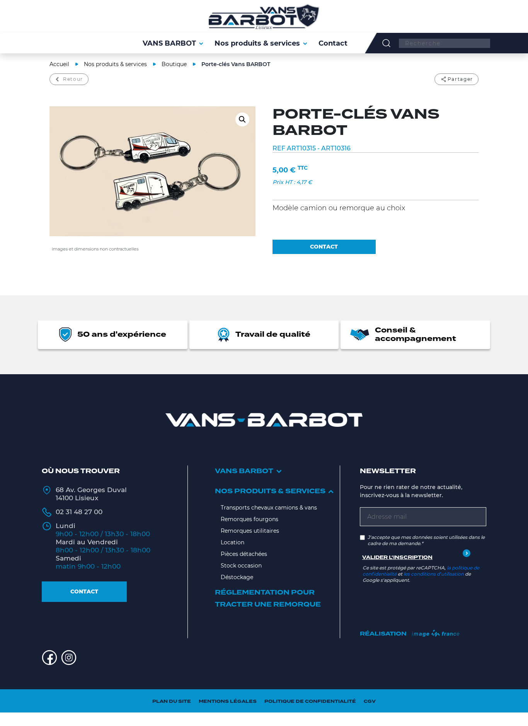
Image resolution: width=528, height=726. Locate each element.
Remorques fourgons (249, 519)
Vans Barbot (244, 471)
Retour (73, 79)
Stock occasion (241, 565)
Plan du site (171, 701)
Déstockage (237, 577)
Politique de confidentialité (310, 701)
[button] (242, 119)
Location (232, 542)
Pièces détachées (244, 553)
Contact (84, 591)
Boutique (174, 64)
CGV (370, 701)
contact (324, 246)
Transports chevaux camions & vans (269, 507)
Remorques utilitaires (250, 530)
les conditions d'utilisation (434, 574)
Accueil (59, 64)
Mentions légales (228, 701)
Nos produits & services (115, 64)
